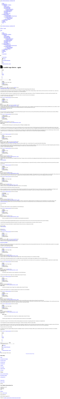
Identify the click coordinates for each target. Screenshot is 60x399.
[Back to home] (7, 0)
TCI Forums (4, 51)
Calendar (3, 50)
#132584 (15, 141)
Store (3, 22)
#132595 (8, 298)
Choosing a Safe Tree (9, 39)
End (2, 74)
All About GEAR (5, 20)
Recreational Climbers (3, 375)
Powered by (27, 353)
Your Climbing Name (7, 11)
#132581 (15, 87)
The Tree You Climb (7, 8)
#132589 (8, 215)
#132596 (8, 311)
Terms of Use (2, 380)
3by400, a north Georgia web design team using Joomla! (12, 397)
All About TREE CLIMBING (6, 34)
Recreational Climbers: (7, 16)
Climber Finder (2, 368)
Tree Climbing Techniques (8, 10)
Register (1, 28)
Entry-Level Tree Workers (4, 373)
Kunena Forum (32, 353)
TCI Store (1, 370)
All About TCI (4, 33)
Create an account (8, 97)
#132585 (8, 155)
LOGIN (4, 28)
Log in (3, 97)
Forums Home (4, 57)
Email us (1, 391)
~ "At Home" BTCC (9, 18)
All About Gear (2, 362)
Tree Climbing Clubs (7, 13)
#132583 (8, 121)
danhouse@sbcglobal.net (4, 201)
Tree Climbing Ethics (7, 7)
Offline (3, 83)
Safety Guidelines (6, 6)
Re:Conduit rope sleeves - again (14, 105)
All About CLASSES (5, 14)
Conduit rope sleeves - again (4, 88)
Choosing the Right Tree (9, 9)
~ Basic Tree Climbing (9, 17)
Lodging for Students (7, 19)
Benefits (5, 5)
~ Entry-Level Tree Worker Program (11, 45)
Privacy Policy (2, 381)
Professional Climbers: (7, 15)
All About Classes (3, 360)
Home (3, 3)
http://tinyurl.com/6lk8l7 (4, 242)
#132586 (8, 172)
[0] (3, 109)
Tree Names (6, 12)
